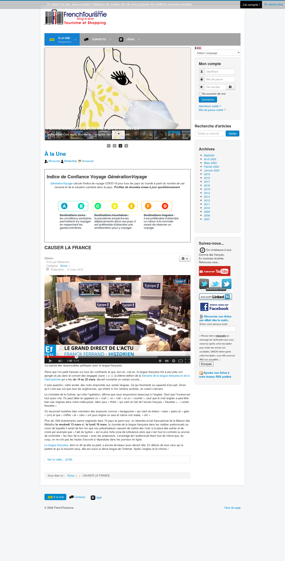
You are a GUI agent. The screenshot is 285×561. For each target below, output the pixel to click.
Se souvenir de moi (214, 94)
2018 (207, 178)
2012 (207, 200)
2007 (207, 219)
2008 (207, 215)
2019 (207, 174)
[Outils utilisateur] (184, 259)
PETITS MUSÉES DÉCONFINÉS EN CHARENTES (93, 128)
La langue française (56, 445)
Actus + (65, 266)
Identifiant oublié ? (210, 106)
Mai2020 (209, 155)
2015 (207, 189)
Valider (232, 133)
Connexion (208, 99)
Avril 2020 (210, 159)
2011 (207, 204)
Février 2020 (211, 167)
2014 (207, 193)
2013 (207, 197)
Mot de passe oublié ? (212, 110)
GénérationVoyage (61, 183)
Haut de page (232, 507)
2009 (207, 212)
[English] (199, 47)
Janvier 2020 (211, 170)
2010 (207, 208)
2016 (207, 185)
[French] (196, 47)
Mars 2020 (210, 163)
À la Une (55, 153)
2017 (207, 182)
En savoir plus (273, 4)
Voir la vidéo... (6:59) (59, 459)
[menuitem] (62, 39)
